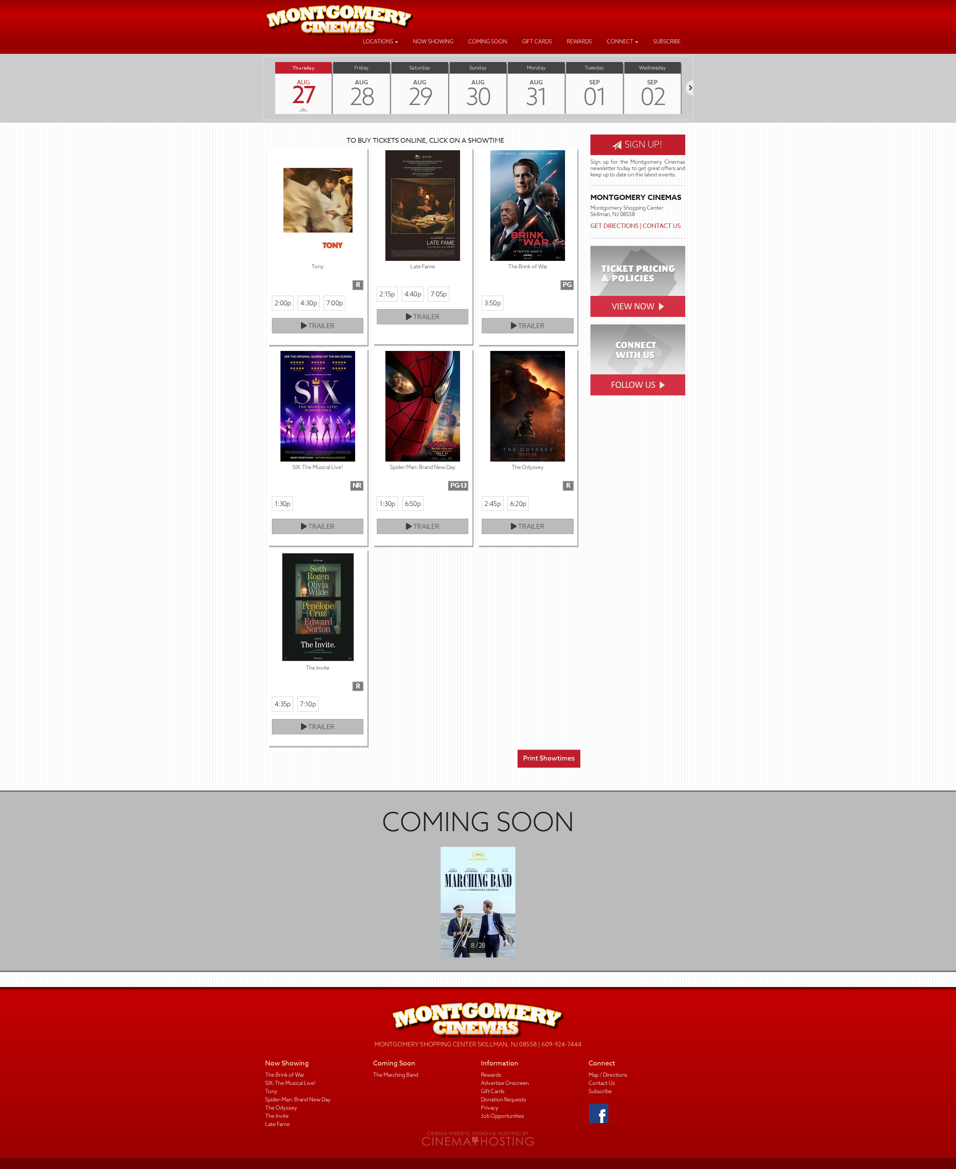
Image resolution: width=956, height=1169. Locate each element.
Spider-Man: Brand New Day (298, 1099)
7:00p (334, 303)
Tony (271, 1091)
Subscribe (667, 41)
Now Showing (433, 41)
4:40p (412, 294)
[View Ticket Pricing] (637, 281)
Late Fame (277, 1124)
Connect (620, 41)
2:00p (282, 303)
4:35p (282, 704)
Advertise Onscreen (505, 1083)
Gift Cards (537, 41)
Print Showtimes (549, 758)
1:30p (282, 503)
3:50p (492, 303)
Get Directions (614, 226)
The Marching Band (395, 1074)
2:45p (492, 503)
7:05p (439, 294)
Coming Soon (487, 41)
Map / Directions (608, 1074)
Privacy (490, 1107)
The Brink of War (284, 1074)
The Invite (277, 1116)
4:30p (308, 303)
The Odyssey (281, 1107)
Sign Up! (642, 144)
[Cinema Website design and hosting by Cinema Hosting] (478, 1138)
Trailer (321, 325)
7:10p (308, 704)
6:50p (413, 503)
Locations (378, 41)
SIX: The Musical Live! (290, 1083)
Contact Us (662, 226)
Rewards (579, 41)
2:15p (387, 294)
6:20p (518, 503)
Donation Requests (503, 1099)
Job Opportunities (502, 1116)
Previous (263, 87)
